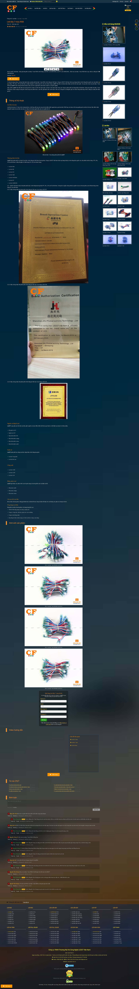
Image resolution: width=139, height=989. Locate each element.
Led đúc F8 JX (106, 245)
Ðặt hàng (44, 719)
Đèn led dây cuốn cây (108, 192)
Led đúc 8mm (74, 745)
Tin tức (121, 1)
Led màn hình (96, 931)
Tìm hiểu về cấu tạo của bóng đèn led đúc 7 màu (19, 787)
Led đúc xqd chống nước (123, 192)
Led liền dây (53, 912)
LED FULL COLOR (33, 927)
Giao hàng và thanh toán (23, 1)
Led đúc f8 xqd (106, 206)
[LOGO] (12, 7)
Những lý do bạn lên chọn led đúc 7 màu (62, 789)
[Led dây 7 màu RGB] (54, 131)
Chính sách (97, 984)
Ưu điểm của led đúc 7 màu (15, 791)
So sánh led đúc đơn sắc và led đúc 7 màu (63, 785)
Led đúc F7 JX (120, 245)
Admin (23, 819)
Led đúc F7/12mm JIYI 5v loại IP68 (112, 44)
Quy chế (92, 984)
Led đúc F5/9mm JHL (108, 179)
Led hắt (94, 912)
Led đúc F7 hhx (107, 101)
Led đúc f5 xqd (106, 219)
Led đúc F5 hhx (107, 120)
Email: (42, 704)
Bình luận (14, 24)
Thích (8, 24)
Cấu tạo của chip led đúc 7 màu (15, 789)
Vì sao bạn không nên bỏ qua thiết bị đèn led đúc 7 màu (64, 791)
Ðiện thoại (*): (44, 709)
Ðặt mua (54, 94)
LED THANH (116, 927)
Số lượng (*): (43, 714)
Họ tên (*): (43, 698)
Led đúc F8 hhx (107, 82)
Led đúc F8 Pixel (121, 219)
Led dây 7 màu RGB (122, 178)
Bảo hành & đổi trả (63, 984)
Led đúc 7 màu (74, 742)
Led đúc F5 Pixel (121, 232)
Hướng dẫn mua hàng (53, 984)
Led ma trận (11, 931)
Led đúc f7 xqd (120, 206)
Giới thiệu (41, 984)
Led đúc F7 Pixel (106, 232)
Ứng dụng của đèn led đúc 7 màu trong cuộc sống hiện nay (64, 787)
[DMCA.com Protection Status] (69, 973)
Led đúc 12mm (74, 739)
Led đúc (10, 912)
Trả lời (14, 815)
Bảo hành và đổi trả (11, 1)
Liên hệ (126, 1)
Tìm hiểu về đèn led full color (15, 785)
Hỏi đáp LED (115, 1)
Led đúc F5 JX (107, 63)
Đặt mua (14, 79)
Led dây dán (74, 931)
